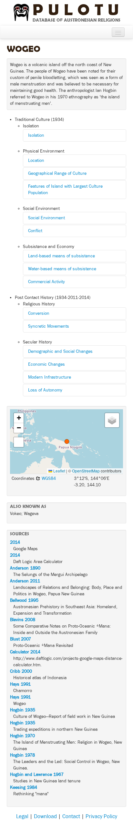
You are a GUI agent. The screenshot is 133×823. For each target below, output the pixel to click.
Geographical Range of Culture (57, 173)
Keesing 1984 (23, 787)
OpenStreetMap (86, 470)
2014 (15, 542)
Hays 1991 (20, 684)
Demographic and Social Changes (60, 351)
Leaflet (58, 470)
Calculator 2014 (25, 652)
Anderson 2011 (25, 581)
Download (45, 816)
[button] (67, 441)
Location (36, 161)
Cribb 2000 (21, 671)
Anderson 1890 (25, 568)
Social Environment (46, 218)
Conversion (38, 313)
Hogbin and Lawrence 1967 (37, 775)
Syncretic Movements (48, 326)
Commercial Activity (46, 282)
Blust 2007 (20, 639)
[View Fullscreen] (19, 442)
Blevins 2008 (22, 620)
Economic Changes (46, 364)
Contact (71, 816)
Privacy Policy (101, 816)
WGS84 (48, 478)
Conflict (35, 231)
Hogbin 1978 (22, 755)
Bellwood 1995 (24, 600)
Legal (22, 816)
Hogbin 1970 (22, 736)
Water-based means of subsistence (62, 269)
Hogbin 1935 (22, 710)
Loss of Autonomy (45, 390)
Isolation (36, 135)
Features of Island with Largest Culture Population (65, 189)
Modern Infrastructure (49, 377)
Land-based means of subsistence (61, 256)
